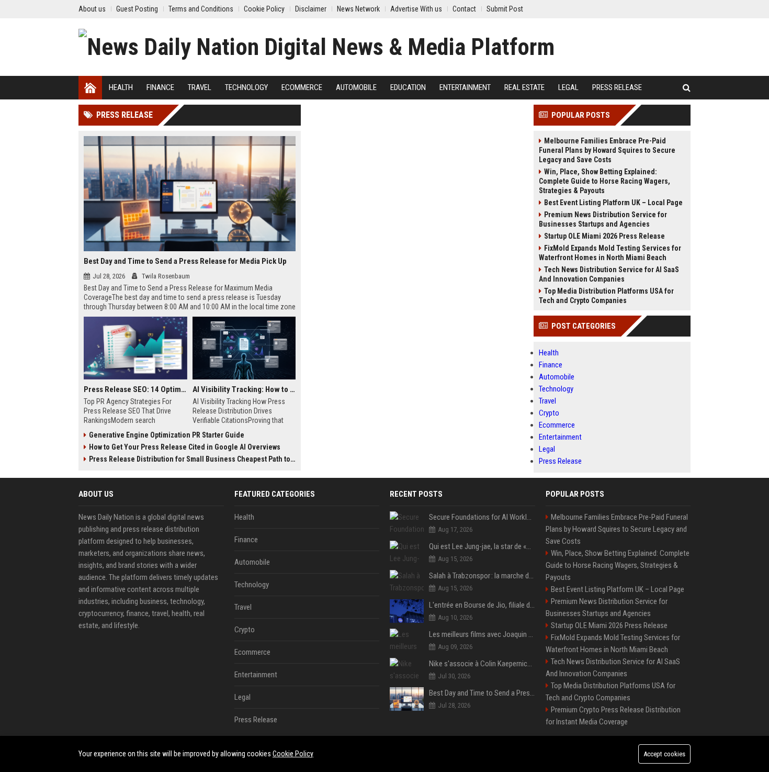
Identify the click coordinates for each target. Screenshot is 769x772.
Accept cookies (664, 754)
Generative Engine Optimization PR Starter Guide (166, 435)
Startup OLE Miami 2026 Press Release (604, 236)
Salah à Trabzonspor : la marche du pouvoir (482, 575)
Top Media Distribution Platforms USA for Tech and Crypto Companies (606, 296)
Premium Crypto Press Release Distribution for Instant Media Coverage (613, 715)
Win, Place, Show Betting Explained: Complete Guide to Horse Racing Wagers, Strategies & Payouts (604, 181)
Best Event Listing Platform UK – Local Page (613, 202)
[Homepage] (90, 87)
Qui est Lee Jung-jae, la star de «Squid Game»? (482, 546)
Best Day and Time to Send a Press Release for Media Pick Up (185, 261)
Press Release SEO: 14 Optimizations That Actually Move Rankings (135, 389)
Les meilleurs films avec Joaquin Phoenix (482, 634)
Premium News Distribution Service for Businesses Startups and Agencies (603, 219)
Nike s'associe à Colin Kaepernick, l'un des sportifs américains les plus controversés (482, 663)
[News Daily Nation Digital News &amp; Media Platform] (316, 47)
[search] (687, 87)
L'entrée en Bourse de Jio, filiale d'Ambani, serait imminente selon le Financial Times (482, 605)
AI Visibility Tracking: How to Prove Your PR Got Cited (244, 389)
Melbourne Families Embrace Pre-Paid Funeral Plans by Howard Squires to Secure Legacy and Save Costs (607, 150)
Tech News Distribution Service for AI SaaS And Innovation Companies (609, 274)
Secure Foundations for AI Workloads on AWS (482, 517)
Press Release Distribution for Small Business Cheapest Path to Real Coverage (192, 459)
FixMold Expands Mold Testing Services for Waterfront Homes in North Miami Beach (610, 253)
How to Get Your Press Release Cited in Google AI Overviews (184, 447)
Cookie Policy (293, 753)
